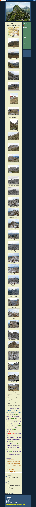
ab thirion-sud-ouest (9, 497)
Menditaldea (8, 500)
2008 (24, 28)
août (24, 37)
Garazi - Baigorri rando (9, 498)
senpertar (9, 475)
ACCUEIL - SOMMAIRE (26, 23)
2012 (24, 31)
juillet (24, 36)
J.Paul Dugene (8, 499)
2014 (24, 33)
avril (24, 35)
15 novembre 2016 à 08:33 (10, 488)
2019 (24, 42)
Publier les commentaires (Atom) (11, 493)
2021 (24, 44)
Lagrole (8, 481)
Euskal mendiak (10, 2)
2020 (24, 43)
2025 (24, 47)
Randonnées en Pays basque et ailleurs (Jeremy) (12, 502)
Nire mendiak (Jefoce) (9, 501)
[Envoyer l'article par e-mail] (12, 472)
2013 (24, 32)
